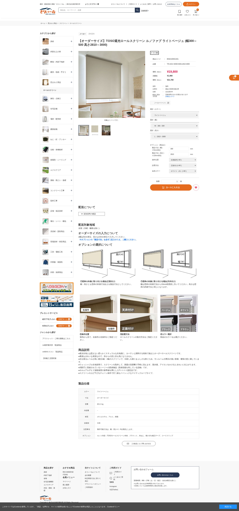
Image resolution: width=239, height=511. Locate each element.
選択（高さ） (155, 130)
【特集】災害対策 (49, 358)
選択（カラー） (155, 109)
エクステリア (48, 485)
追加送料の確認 (90, 214)
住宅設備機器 (48, 482)
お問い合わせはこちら (165, 475)
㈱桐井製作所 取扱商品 (52, 345)
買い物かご (196, 12)
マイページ (67, 481)
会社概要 (88, 475)
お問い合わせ (157, 4)
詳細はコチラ (169, 96)
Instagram (113, 486)
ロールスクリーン (49, 90)
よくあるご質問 (145, 4)
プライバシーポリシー (93, 484)
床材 (45, 472)
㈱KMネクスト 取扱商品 (52, 352)
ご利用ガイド (118, 473)
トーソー (91, 33)
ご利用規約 (89, 487)
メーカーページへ (160, 103)
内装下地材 (48, 475)
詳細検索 (144, 10)
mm (191, 149)
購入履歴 (179, 15)
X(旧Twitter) (114, 490)
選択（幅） (154, 120)
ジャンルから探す (48, 332)
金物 (45, 478)
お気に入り (187, 15)
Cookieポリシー (113, 507)
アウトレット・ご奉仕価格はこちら (56, 338)
